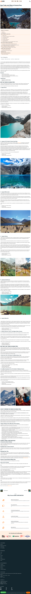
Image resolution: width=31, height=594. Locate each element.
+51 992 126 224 (3, 583)
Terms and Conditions (3, 569)
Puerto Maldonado (2, 559)
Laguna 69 (19, 142)
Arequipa (1, 555)
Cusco (1, 552)
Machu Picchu (9, 485)
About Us (1, 544)
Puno (1, 556)
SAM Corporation (25, 457)
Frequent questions (2, 565)
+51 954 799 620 (3, 582)
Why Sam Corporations (3, 545)
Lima (1, 553)
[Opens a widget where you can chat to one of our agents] (28, 593)
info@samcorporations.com (3, 581)
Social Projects (2, 546)
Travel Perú (1, 564)
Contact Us (3, 592)
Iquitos (1, 560)
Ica (0, 554)
